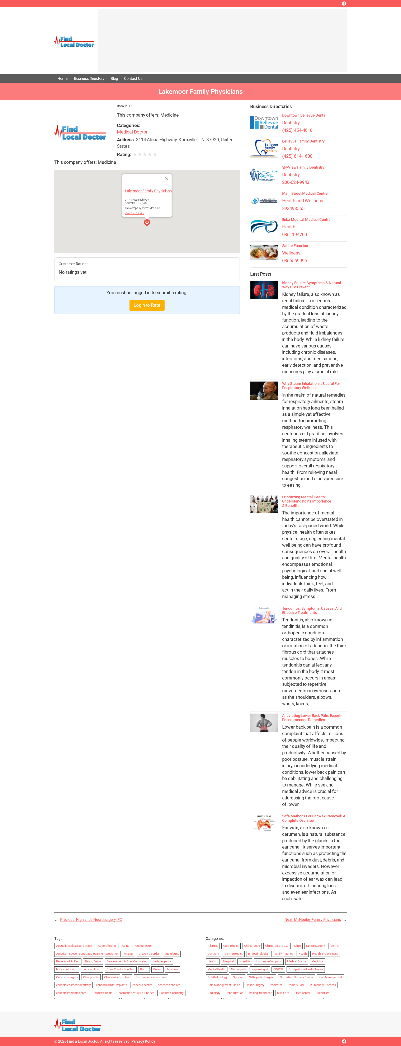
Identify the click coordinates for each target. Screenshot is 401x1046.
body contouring (66, 969)
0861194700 (294, 234)
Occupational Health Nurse (305, 969)
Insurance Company (269, 961)
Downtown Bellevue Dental (304, 115)
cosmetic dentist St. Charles (136, 993)
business (172, 969)
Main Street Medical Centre (305, 193)
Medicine (317, 961)
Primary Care (296, 985)
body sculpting (92, 969)
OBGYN (278, 969)
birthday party (162, 961)
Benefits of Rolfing (68, 961)
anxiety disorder (149, 953)
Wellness (291, 253)
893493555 (293, 208)
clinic (127, 977)
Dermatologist (234, 953)
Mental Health (217, 969)
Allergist (213, 945)
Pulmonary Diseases (323, 985)
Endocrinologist (258, 953)
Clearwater (111, 977)
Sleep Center (302, 993)
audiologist (172, 953)
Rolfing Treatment (260, 993)
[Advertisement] (222, 42)
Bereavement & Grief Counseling (127, 961)
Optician (238, 977)
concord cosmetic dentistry (73, 985)
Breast (157, 969)
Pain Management (330, 977)
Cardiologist (231, 945)
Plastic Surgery (255, 985)
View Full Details (134, 213)
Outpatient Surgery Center (296, 977)
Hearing (213, 961)
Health (288, 226)
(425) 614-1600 (297, 156)
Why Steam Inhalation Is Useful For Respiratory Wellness (311, 386)
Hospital (228, 961)
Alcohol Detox (143, 945)
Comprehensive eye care (151, 977)
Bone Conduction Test (121, 969)
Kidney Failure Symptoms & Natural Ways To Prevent (311, 285)
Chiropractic (91, 977)
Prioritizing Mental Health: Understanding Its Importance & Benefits (306, 501)
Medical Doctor (132, 132)
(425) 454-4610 (297, 130)
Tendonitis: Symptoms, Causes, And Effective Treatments (312, 610)
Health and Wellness (302, 200)
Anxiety (128, 953)
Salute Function (295, 246)
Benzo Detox (93, 961)
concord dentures (169, 985)
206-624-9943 (296, 182)
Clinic (297, 945)
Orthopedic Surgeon (261, 977)
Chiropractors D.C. (277, 945)
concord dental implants (111, 985)
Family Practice (283, 953)
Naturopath (238, 969)
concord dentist (142, 985)
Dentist (334, 945)
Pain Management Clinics (224, 985)
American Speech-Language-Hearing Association (87, 953)
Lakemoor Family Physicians (148, 190)
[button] (147, 223)
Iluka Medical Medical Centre (306, 220)
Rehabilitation (235, 993)
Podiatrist (276, 985)
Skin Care (283, 993)
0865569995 (294, 260)
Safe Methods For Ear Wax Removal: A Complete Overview (314, 818)
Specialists (322, 993)
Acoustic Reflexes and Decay (74, 945)
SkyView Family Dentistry (303, 167)
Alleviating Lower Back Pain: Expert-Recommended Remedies (312, 718)
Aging (125, 945)
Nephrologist (259, 969)
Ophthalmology (217, 977)
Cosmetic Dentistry (171, 993)
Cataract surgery (67, 977)
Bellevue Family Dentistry (303, 141)
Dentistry (291, 122)
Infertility (245, 961)
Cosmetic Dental (103, 993)
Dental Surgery (315, 945)
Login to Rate (147, 305)
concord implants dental (71, 993)
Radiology (214, 993)
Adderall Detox (107, 945)
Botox (144, 969)
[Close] (167, 179)
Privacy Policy (143, 1041)
